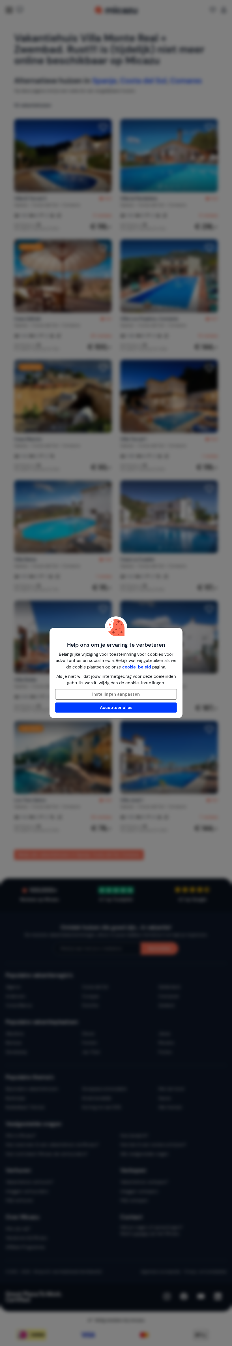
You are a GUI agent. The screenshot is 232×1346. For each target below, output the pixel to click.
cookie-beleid (136, 667)
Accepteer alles (116, 707)
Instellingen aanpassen (116, 694)
